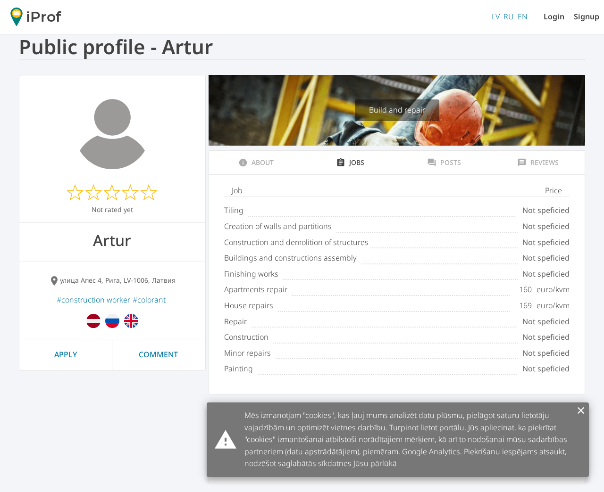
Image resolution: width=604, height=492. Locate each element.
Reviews (538, 162)
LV (496, 16)
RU (508, 16)
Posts (444, 162)
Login (554, 16)
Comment (158, 354)
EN (523, 16)
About (256, 162)
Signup (586, 16)
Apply (65, 354)
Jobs (350, 162)
